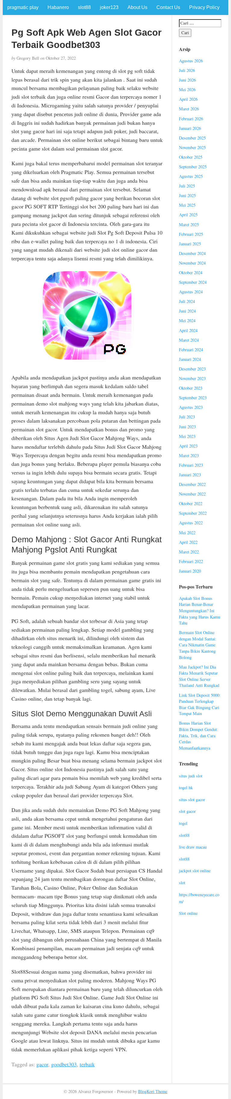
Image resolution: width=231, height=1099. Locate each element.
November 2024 (192, 263)
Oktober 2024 (190, 272)
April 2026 (188, 99)
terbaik (87, 1064)
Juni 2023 (187, 427)
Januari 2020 (190, 571)
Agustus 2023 (191, 407)
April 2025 (188, 214)
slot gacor (187, 811)
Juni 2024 (187, 311)
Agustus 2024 (191, 292)
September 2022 (193, 513)
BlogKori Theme (152, 1091)
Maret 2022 (189, 552)
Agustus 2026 (191, 61)
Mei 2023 (187, 436)
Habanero (58, 7)
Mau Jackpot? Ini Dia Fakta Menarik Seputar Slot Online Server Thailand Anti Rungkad (199, 676)
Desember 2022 (192, 484)
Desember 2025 (192, 138)
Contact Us (168, 7)
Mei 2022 (187, 532)
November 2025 (192, 147)
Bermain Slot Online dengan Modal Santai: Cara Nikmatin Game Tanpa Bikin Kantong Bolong (197, 645)
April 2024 (188, 330)
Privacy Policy (204, 7)
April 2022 (188, 542)
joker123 (109, 7)
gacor (42, 1064)
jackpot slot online (195, 870)
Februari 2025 (191, 234)
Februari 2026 (191, 118)
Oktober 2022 (190, 503)
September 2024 (193, 282)
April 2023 (188, 446)
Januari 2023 (190, 475)
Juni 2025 (187, 195)
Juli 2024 (187, 301)
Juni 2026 (187, 80)
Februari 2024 (191, 349)
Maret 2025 (189, 224)
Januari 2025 (190, 244)
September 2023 (193, 397)
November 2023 (192, 378)
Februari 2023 (191, 465)
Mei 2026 (187, 89)
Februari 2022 (191, 561)
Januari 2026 (190, 128)
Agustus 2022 (191, 523)
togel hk (186, 787)
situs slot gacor (192, 799)
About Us (137, 7)
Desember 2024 (192, 253)
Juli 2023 (187, 417)
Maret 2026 (189, 109)
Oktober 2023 (190, 388)
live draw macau (193, 847)
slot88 (84, 7)
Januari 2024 (190, 359)
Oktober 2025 (190, 157)
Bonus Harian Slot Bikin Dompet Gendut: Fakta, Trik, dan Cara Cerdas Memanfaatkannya (198, 735)
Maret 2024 (189, 340)
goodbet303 (64, 1064)
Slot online (188, 913)
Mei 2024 (187, 320)
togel (183, 823)
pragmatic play (22, 7)
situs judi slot (190, 776)
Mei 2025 (187, 205)
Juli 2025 (187, 186)
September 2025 (193, 166)
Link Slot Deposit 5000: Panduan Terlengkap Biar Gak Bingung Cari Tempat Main (199, 704)
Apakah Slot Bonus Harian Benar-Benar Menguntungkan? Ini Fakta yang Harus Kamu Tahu (199, 610)
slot (182, 882)
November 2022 (192, 494)
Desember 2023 (192, 369)
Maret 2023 (189, 455)
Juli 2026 (187, 70)
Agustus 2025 (191, 176)
